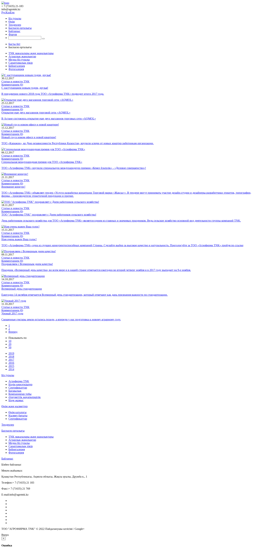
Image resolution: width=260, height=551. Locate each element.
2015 (11, 366)
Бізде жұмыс (16, 400)
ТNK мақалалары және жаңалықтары (31, 53)
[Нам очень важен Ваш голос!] (20, 226)
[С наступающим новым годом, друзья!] (26, 75)
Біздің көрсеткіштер (20, 384)
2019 (11, 353)
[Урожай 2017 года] (13, 300)
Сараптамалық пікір (20, 62)
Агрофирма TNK (18, 381)
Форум (12, 34)
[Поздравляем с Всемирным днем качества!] (28, 251)
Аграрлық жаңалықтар (22, 56)
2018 (11, 356)
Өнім (11, 21)
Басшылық (14, 390)
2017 (11, 359)
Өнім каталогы (17, 412)
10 (9, 340)
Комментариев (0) (12, 84)
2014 (11, 369)
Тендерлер (14, 24)
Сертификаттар (17, 387)
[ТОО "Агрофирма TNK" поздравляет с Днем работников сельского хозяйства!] (50, 201)
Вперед (12, 331)
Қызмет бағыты (17, 415)
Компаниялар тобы (19, 393)
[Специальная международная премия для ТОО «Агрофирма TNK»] (43, 149)
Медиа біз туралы (19, 59)
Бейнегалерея (16, 65)
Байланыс (14, 31)
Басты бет (14, 44)
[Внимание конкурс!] (14, 173)
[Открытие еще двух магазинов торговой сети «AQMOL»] (37, 99)
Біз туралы (14, 18)
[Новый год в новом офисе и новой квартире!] (30, 124)
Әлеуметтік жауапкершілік (24, 397)
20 (9, 344)
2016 (11, 362)
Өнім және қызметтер (14, 406)
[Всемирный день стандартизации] (23, 276)
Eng (12, 12)
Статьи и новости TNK (15, 81)
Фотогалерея (16, 69)
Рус (3, 12)
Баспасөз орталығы (20, 27)
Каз (8, 12)
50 (9, 347)
